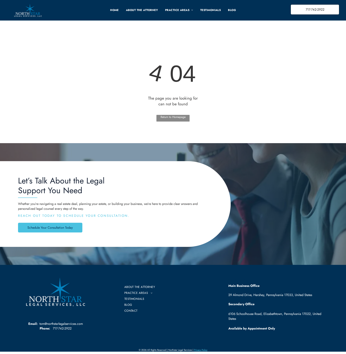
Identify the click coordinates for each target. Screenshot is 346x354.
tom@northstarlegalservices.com (61, 323)
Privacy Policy (200, 350)
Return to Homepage (173, 117)
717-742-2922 (62, 328)
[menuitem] (114, 10)
